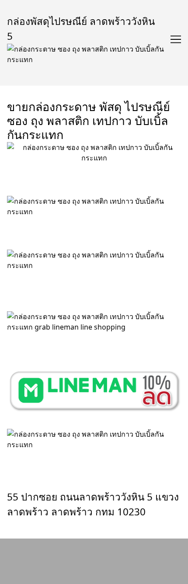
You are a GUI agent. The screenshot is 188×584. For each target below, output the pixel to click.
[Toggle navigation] (176, 39)
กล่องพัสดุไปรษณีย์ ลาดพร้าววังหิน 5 (81, 28)
